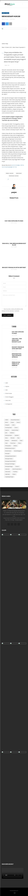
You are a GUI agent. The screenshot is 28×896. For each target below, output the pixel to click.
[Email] (18, 179)
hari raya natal (8, 427)
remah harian (9, 173)
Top (14, 893)
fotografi (7, 425)
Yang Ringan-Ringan (9, 476)
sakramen (7, 469)
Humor (16, 427)
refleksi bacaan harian (10, 448)
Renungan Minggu (8, 466)
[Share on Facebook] (3, 23)
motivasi (7, 440)
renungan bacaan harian (10, 456)
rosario (17, 466)
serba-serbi (7, 471)
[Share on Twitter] (7, 23)
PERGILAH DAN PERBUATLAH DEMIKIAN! (16, 364)
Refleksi (15, 445)
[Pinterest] (16, 179)
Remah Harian (5, 13)
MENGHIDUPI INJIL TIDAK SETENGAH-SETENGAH (17, 355)
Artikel (6, 419)
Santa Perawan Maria (16, 469)
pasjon (14, 192)
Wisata (14, 474)
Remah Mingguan (9, 397)
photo (19, 443)
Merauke (12, 438)
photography (8, 445)
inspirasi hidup (15, 430)
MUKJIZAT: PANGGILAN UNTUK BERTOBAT (14, 267)
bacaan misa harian (15, 419)
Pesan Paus (13, 443)
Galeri (6, 383)
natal (21, 440)
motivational (14, 440)
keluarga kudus (8, 435)
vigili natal (7, 474)
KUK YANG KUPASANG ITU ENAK (14, 221)
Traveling (15, 471)
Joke (6, 432)
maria (6, 438)
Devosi (18, 422)
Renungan (19, 173)
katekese (12, 432)
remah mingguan (17, 451)
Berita (6, 422)
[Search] (24, 4)
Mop (18, 438)
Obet (6, 390)
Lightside (16, 435)
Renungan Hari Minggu (9, 463)
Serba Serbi (8, 400)
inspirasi (7, 430)
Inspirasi (7, 386)
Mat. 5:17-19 (13, 167)
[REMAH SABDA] (10, 4)
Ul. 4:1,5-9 (14, 165)
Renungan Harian (14, 175)
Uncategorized (8, 404)
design (12, 422)
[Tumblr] (21, 179)
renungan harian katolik (10, 461)
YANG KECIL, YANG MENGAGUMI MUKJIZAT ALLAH (17, 340)
